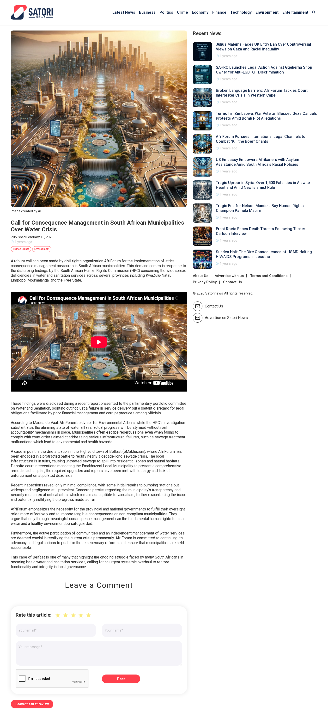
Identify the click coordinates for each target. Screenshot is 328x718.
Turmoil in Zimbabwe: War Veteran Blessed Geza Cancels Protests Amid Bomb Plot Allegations (266, 116)
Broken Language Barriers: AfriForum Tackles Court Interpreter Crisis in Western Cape (262, 93)
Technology (241, 12)
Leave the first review (32, 704)
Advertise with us (229, 276)
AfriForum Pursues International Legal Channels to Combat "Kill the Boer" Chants (260, 139)
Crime (182, 12)
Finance (219, 12)
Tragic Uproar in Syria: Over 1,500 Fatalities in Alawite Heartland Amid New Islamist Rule (263, 185)
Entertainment (295, 12)
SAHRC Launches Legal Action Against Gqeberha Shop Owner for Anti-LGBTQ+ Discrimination (264, 69)
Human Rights (21, 249)
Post (121, 679)
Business (147, 12)
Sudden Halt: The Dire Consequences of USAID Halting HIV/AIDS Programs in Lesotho (264, 254)
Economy (200, 12)
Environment (267, 12)
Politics (166, 12)
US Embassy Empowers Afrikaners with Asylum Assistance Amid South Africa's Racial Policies (257, 162)
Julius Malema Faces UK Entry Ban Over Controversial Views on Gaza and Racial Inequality (263, 46)
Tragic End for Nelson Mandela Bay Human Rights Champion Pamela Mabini (260, 208)
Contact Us (232, 282)
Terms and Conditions (268, 276)
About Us (200, 276)
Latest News (123, 12)
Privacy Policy (205, 282)
